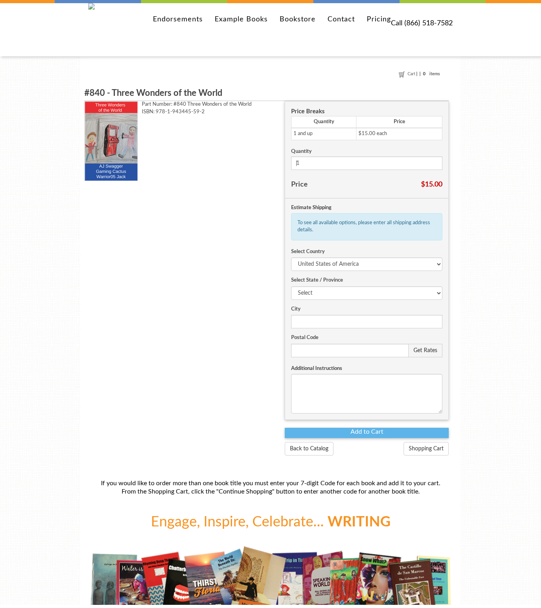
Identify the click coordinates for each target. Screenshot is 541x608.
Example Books (241, 19)
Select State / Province (317, 280)
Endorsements (178, 19)
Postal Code (304, 337)
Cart (412, 74)
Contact (341, 19)
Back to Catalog (309, 449)
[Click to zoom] (111, 141)
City (296, 309)
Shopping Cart (426, 449)
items (431, 74)
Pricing (379, 19)
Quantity (301, 151)
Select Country (308, 251)
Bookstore (298, 19)
